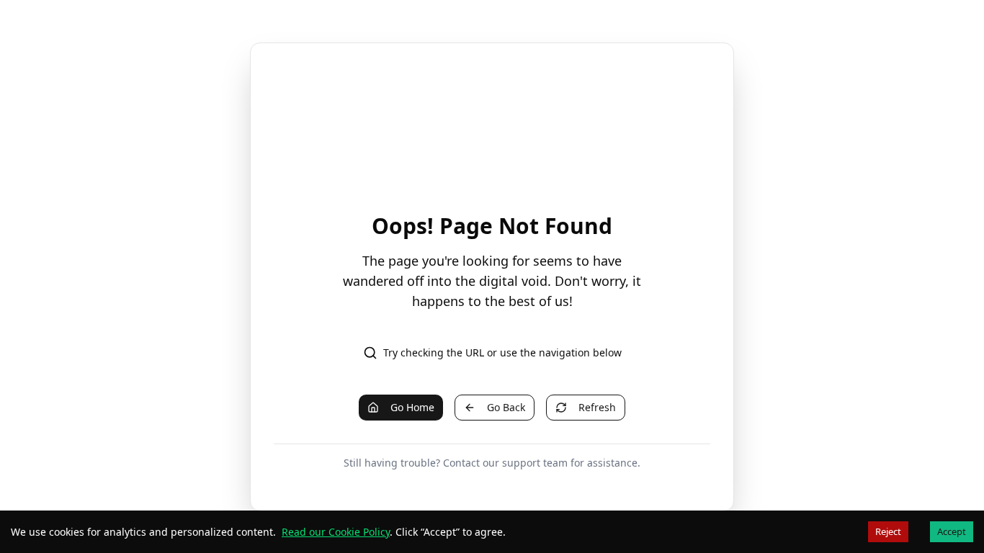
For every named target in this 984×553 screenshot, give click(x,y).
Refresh (597, 407)
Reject (888, 531)
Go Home (412, 407)
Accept (951, 531)
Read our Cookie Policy (336, 532)
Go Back (506, 407)
